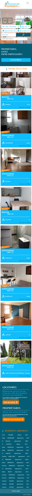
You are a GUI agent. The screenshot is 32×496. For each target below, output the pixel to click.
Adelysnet (29, 494)
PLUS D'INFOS (16, 60)
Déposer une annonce (12, 419)
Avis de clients (10, 402)
